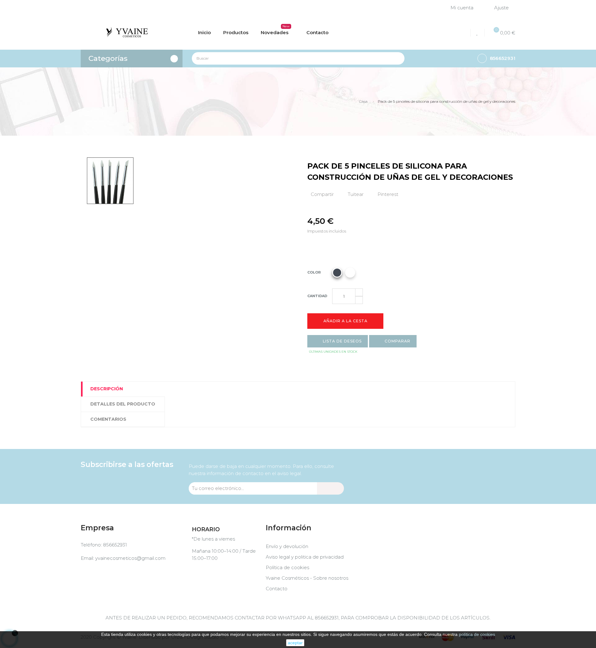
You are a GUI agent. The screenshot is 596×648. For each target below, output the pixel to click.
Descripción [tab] (106, 389)
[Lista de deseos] (478, 33)
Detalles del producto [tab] (122, 404)
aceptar (295, 642)
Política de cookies (287, 567)
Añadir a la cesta (345, 321)
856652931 (115, 545)
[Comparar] (463, 33)
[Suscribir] (330, 488)
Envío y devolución (287, 546)
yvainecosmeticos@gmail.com (130, 558)
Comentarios (108, 419)
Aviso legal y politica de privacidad (305, 557)
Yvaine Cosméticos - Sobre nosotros (307, 578)
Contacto (276, 588)
